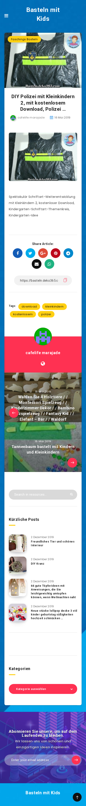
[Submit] (71, 494)
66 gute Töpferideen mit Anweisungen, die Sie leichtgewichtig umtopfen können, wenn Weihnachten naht (53, 591)
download (29, 306)
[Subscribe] (76, 760)
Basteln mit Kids (43, 14)
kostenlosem (23, 314)
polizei (46, 314)
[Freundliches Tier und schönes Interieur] (17, 543)
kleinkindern (54, 306)
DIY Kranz (37, 563)
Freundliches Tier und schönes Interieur (53, 543)
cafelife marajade (43, 352)
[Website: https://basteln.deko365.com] (43, 363)
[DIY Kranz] (17, 565)
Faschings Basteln (24, 39)
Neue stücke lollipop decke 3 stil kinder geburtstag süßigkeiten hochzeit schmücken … (54, 614)
